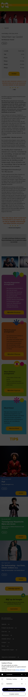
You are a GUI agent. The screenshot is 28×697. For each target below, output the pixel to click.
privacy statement (20, 670)
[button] (14, 674)
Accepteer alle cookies (14, 690)
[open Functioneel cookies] (25, 674)
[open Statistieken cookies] (25, 684)
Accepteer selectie (14, 694)
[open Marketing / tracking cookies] (25, 679)
